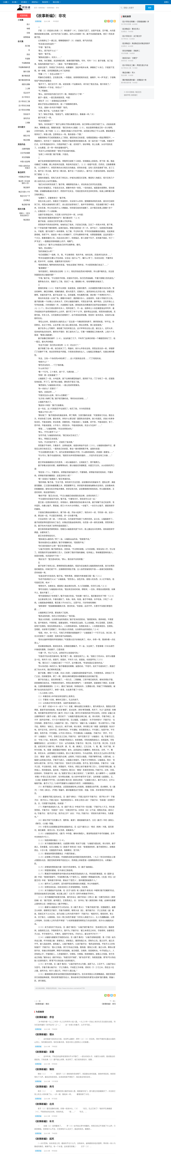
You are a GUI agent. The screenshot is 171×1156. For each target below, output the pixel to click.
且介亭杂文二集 (24, 101)
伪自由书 (26, 114)
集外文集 (26, 71)
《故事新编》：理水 (44, 1034)
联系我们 (134, 95)
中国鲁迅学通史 (24, 177)
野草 (28, 131)
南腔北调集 (26, 84)
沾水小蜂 (47, 21)
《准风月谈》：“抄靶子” (129, 58)
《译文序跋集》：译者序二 (130, 51)
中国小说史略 (25, 162)
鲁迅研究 (45, 2)
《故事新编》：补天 (44, 1121)
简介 (28, 24)
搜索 (149, 8)
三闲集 (27, 123)
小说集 (5, 2)
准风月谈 (26, 118)
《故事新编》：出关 (44, 1104)
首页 (35, 8)
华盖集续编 (26, 63)
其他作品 (35, 2)
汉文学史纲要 (25, 153)
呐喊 (28, 29)
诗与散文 (24, 2)
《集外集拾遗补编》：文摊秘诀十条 (133, 80)
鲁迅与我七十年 (24, 192)
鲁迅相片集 (26, 205)
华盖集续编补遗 (24, 67)
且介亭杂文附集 (24, 110)
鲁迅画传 (26, 187)
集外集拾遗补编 (24, 80)
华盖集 (27, 59)
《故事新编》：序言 (44, 1017)
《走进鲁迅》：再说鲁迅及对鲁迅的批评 (135, 43)
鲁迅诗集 (26, 140)
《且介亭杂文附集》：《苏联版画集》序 (135, 22)
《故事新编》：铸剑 (41, 1004)
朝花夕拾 (26, 136)
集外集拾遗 (26, 76)
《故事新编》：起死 (44, 1139)
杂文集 (14, 2)
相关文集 (56, 2)
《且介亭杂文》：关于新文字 (131, 36)
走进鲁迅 (26, 200)
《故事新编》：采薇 (44, 1052)
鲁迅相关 (26, 220)
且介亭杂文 (26, 97)
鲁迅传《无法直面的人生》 (24, 182)
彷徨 (28, 33)
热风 (28, 54)
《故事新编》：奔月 (108, 1004)
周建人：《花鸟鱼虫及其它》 (24, 214)
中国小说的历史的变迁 (24, 167)
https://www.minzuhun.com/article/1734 (71, 988)
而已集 (27, 46)
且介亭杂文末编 (24, 106)
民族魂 (131, 92)
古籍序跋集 (26, 149)
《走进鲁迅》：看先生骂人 (130, 29)
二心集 (27, 88)
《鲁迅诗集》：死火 (128, 73)
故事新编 (42, 8)
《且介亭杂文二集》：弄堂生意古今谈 (134, 65)
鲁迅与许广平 (25, 196)
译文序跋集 (26, 157)
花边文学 (26, 93)
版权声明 (127, 95)
